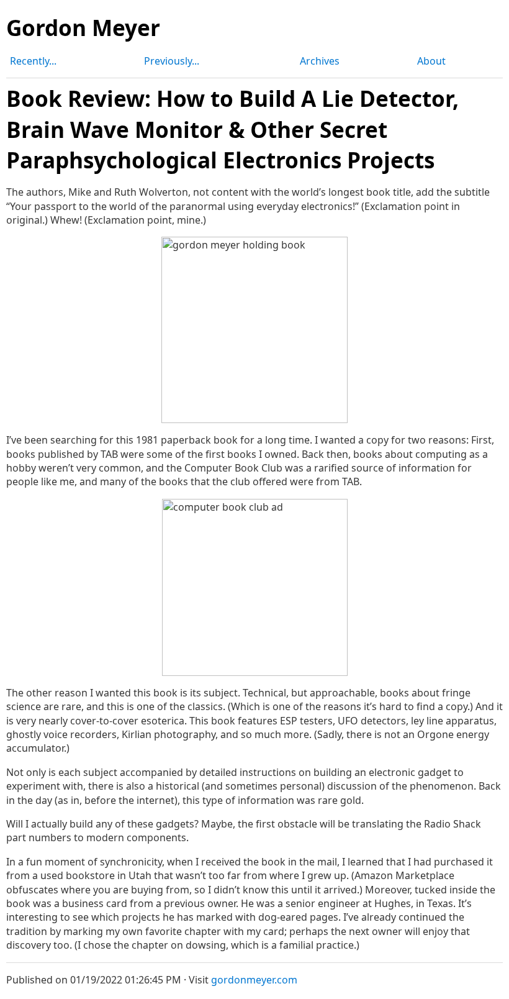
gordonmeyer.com (254, 980)
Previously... (171, 61)
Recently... (33, 61)
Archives (320, 61)
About (431, 61)
